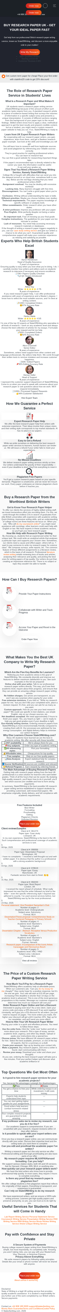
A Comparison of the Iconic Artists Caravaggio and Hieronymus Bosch (29, 945)
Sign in (46, 6)
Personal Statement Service (42, 1217)
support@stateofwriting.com (41, 1306)
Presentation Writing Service (40, 1219)
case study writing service (25, 230)
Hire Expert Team (29, 398)
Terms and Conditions (33, 1308)
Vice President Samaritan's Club (25, 905)
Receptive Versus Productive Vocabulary (29, 932)
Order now (34, 6)
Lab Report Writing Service (16, 1217)
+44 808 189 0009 (24, 14)
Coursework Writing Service (13, 1219)
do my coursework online (27, 524)
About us (18, 1280)
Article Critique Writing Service (33, 1223)
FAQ (36, 1280)
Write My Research (29, 52)
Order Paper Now (29, 639)
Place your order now (30, 823)
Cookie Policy (49, 1308)
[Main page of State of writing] (7, 5)
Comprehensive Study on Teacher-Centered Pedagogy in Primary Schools (29, 918)
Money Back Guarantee (12, 1308)
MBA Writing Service (26, 1221)
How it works (28, 1280)
